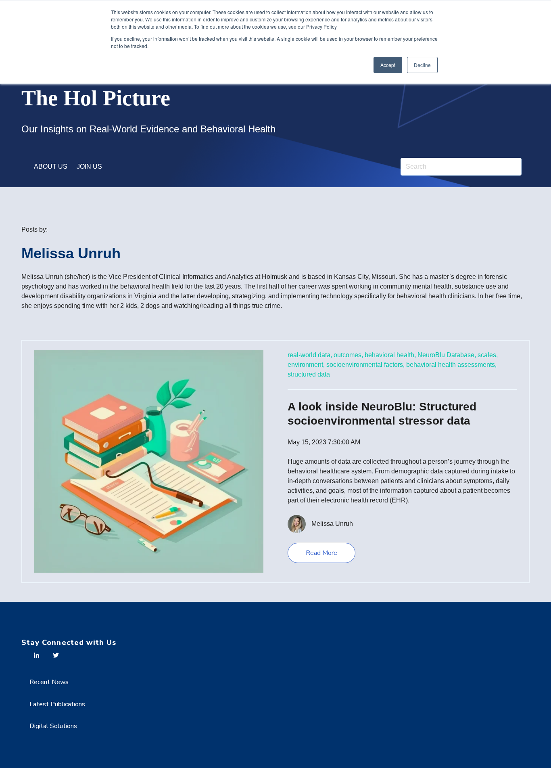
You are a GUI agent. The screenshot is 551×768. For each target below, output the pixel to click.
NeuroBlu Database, (446, 355)
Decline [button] (422, 64)
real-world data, (310, 355)
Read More (321, 552)
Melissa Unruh (332, 523)
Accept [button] (387, 64)
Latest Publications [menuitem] (57, 704)
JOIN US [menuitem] (89, 166)
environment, (306, 364)
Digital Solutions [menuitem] (53, 726)
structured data (309, 374)
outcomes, (348, 355)
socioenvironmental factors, (365, 364)
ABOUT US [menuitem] (50, 166)
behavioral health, (390, 355)
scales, (488, 355)
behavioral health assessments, (451, 364)
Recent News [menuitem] (49, 682)
